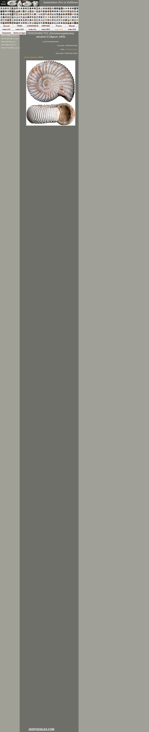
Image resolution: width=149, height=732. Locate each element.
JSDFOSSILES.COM (41, 729)
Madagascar (34, 57)
